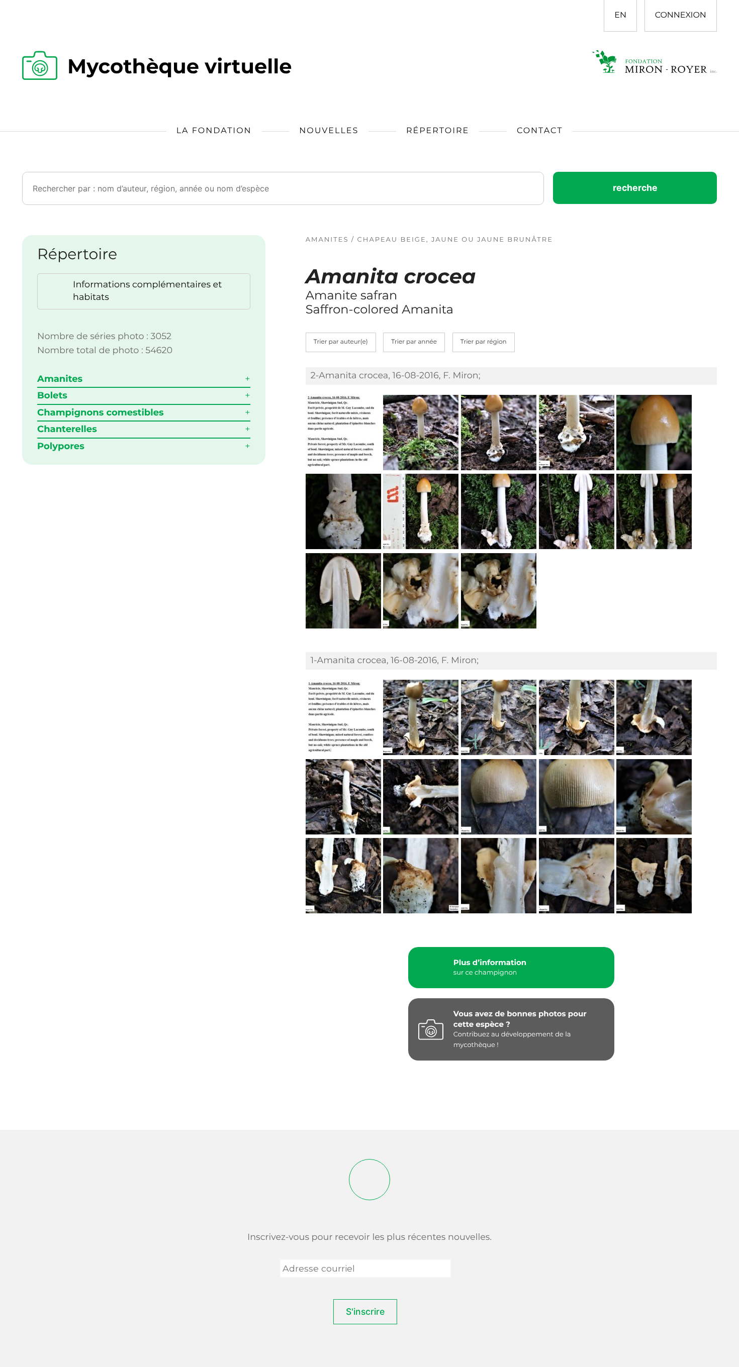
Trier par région (483, 342)
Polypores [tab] (60, 446)
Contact (540, 131)
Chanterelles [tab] (67, 429)
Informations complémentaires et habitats (147, 290)
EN (620, 15)
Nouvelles (328, 131)
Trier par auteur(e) (341, 342)
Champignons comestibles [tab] (100, 412)
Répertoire (437, 131)
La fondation (214, 131)
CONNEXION (680, 15)
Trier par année (414, 342)
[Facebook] (369, 1179)
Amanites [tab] (59, 378)
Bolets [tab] (52, 395)
